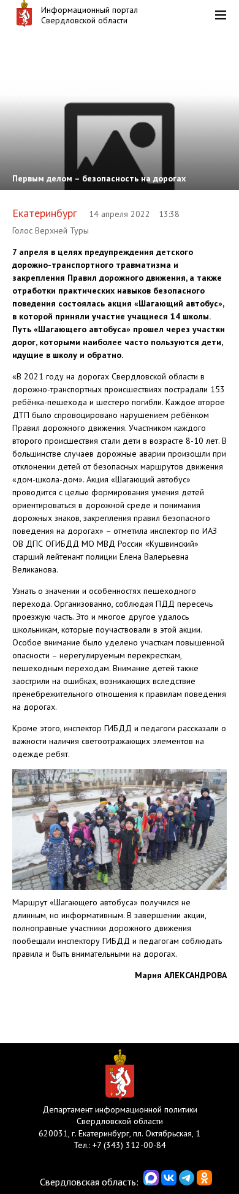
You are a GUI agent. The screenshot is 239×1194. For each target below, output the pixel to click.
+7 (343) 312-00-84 (129, 1144)
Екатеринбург (44, 213)
